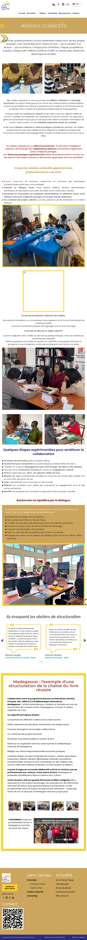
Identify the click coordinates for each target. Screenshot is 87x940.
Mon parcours (62, 896)
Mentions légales (78, 937)
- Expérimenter (35, 888)
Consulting (32, 896)
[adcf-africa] (5, 5)
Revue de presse (63, 888)
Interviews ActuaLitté (65, 892)
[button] (2, 640)
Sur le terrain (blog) (65, 880)
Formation (32, 880)
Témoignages (62, 884)
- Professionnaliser (37, 884)
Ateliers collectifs (35, 892)
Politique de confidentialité (55, 937)
